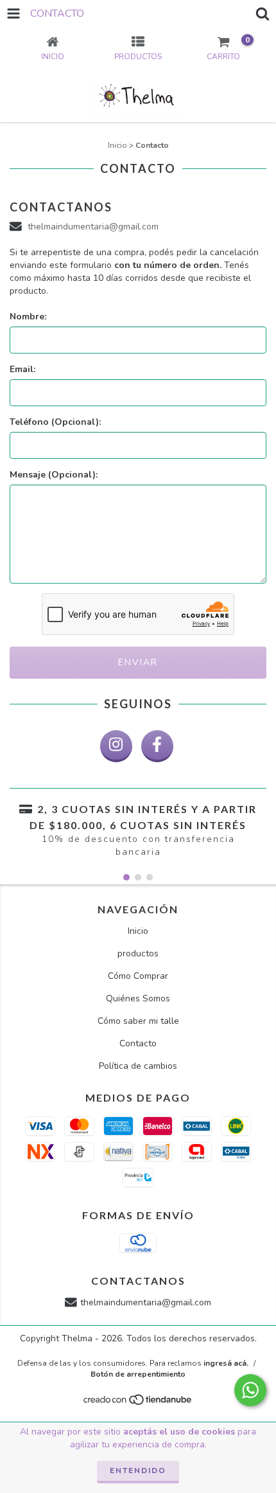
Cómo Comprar (138, 976)
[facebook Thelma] (157, 746)
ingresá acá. (225, 1363)
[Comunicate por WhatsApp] (250, 1390)
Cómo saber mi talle (138, 1021)
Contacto (138, 1043)
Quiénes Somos (138, 998)
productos (138, 953)
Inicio (117, 145)
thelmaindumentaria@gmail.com (93, 226)
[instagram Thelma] (116, 746)
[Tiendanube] (138, 1403)
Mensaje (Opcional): (54, 475)
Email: (22, 369)
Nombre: (28, 316)
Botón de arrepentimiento (138, 1374)
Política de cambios (138, 1066)
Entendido (138, 1470)
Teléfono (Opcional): (55, 422)
